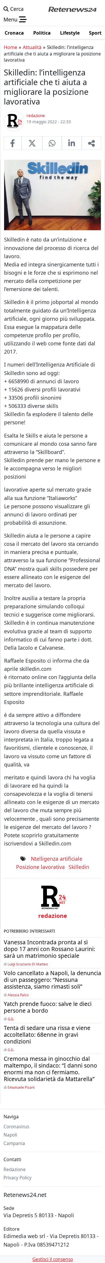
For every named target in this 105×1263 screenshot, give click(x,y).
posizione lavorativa (40, 866)
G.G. (11, 1019)
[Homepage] (72, 9)
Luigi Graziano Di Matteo (28, 964)
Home (10, 47)
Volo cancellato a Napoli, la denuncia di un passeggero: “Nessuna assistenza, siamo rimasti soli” (52, 980)
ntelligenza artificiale (56, 858)
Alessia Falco (18, 994)
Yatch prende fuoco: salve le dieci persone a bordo (48, 1007)
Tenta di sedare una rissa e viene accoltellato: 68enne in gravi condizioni (47, 1034)
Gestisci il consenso (52, 1259)
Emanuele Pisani (21, 1087)
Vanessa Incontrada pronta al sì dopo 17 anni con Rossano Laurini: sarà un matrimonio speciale (49, 949)
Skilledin (79, 866)
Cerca (16, 8)
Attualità (32, 47)
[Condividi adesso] (91, 143)
